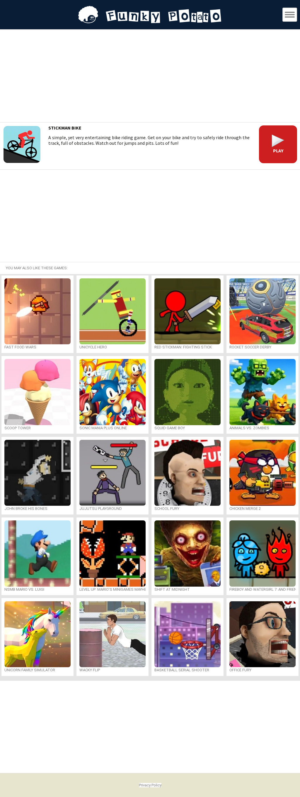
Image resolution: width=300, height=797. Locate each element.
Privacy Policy (150, 785)
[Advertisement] (150, 77)
